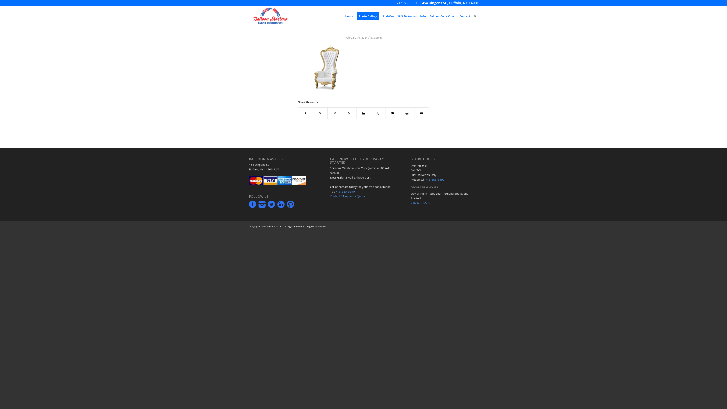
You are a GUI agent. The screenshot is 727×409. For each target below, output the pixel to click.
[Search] (475, 16)
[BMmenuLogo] (270, 16)
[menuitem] (349, 16)
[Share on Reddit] (407, 113)
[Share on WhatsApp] (335, 113)
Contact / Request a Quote (347, 196)
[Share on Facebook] (305, 113)
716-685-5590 (407, 3)
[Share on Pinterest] (349, 113)
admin (378, 37)
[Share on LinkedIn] (363, 113)
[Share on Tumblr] (378, 113)
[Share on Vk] (392, 113)
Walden (322, 226)
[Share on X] (320, 113)
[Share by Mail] (421, 113)
